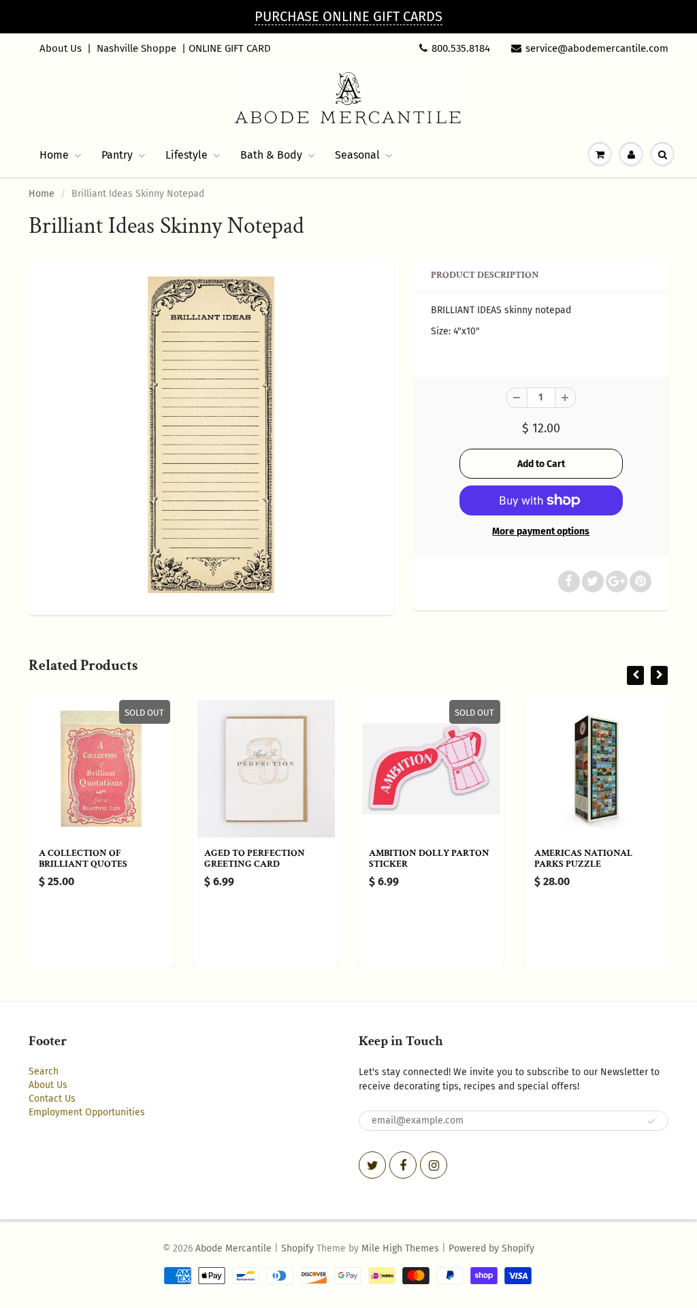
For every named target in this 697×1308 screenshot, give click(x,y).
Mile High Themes (400, 1248)
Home (54, 154)
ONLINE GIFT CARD (230, 48)
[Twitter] (372, 1165)
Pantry (117, 154)
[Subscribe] (651, 1121)
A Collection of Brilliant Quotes (83, 858)
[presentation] (635, 675)
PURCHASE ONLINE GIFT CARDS (348, 16)
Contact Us (52, 1098)
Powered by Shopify (491, 1248)
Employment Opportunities (87, 1112)
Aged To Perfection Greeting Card (254, 858)
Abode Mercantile (233, 1248)
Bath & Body (271, 154)
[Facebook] (403, 1165)
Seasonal (357, 154)
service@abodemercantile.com (596, 48)
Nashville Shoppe (136, 48)
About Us (60, 48)
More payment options (540, 531)
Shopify (297, 1248)
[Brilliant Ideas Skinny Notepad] (211, 435)
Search (44, 1071)
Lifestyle (186, 154)
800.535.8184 (461, 48)
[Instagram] (433, 1165)
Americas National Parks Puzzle (583, 858)
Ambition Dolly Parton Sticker (429, 858)
